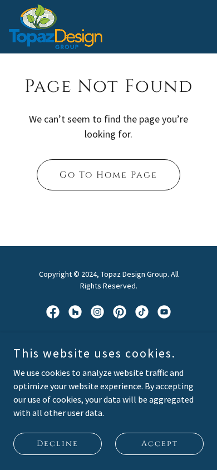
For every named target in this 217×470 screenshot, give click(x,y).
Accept (159, 443)
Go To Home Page (108, 175)
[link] (55, 26)
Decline (57, 443)
